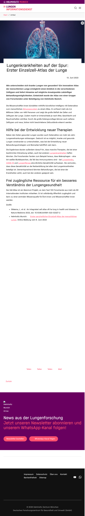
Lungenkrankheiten (58, 153)
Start (5, 15)
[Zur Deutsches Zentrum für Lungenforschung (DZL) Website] (53, 462)
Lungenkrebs (67, 160)
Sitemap (42, 477)
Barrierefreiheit (30, 477)
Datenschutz (41, 474)
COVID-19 (10, 163)
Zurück (9, 381)
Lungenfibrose (24, 163)
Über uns (54, 474)
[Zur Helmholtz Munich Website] (11, 462)
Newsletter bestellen (15, 439)
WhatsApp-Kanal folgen (45, 439)
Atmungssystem (30, 109)
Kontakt (63, 474)
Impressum (29, 474)
